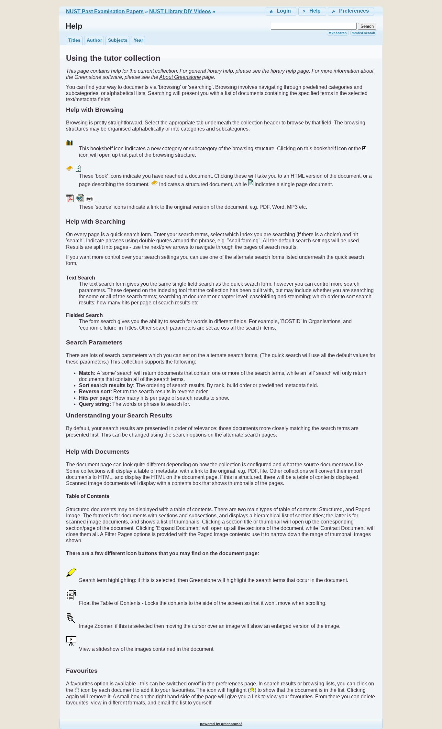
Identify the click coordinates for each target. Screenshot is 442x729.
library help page (290, 71)
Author (94, 40)
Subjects (117, 40)
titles (74, 40)
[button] (351, 11)
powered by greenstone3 (221, 724)
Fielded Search (363, 33)
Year (138, 40)
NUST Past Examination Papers (105, 11)
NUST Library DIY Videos (180, 11)
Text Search (338, 33)
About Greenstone (180, 77)
